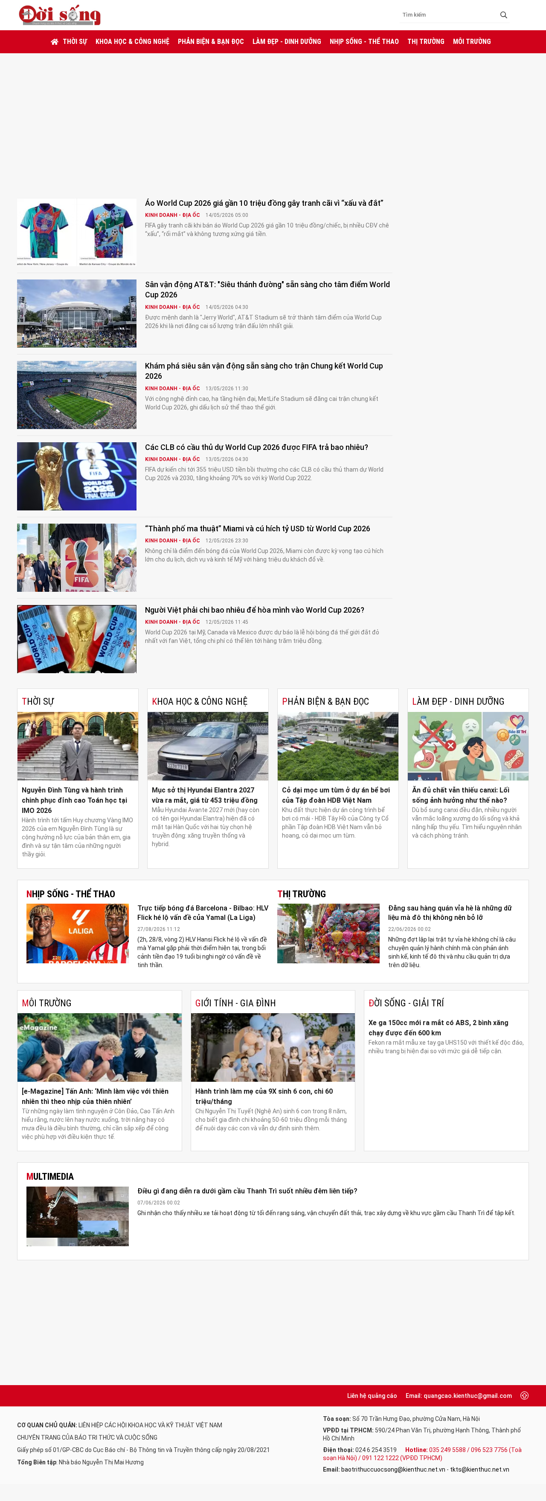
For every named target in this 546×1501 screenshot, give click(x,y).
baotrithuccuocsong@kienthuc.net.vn (393, 1469)
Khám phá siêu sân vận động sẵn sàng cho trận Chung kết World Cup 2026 (264, 370)
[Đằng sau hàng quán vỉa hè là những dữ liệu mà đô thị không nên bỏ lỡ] (328, 933)
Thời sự (75, 41)
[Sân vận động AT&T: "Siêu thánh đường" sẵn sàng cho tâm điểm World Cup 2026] (76, 313)
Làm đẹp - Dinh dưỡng (287, 41)
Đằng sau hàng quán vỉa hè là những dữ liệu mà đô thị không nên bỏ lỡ (450, 913)
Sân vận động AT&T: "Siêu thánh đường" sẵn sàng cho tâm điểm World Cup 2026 (267, 289)
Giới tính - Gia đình (235, 1003)
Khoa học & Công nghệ (132, 41)
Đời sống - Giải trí (406, 1003)
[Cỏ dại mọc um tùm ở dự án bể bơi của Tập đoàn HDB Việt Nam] (338, 746)
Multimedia (50, 1176)
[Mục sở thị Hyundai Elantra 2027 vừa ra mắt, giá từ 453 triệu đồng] (208, 746)
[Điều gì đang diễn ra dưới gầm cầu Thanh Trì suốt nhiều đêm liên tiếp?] (77, 1216)
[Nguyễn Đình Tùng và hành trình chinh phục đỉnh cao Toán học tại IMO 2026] (77, 746)
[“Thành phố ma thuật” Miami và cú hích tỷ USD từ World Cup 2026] (76, 558)
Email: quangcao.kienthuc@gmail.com (459, 1395)
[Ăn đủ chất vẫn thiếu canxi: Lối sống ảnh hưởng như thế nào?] (468, 746)
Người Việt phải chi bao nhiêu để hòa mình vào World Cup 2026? (254, 609)
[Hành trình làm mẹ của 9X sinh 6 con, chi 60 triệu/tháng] (273, 1047)
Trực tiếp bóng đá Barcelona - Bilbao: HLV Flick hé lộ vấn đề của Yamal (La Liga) (202, 913)
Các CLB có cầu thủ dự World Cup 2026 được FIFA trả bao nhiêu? (256, 447)
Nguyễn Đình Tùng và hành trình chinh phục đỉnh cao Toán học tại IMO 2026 (74, 800)
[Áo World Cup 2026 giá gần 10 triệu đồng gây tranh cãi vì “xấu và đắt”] (76, 232)
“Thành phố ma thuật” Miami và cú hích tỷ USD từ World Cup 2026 (257, 528)
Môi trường (472, 41)
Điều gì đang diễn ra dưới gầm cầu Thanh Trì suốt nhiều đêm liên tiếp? (247, 1191)
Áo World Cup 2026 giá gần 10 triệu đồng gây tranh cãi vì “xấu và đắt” (264, 203)
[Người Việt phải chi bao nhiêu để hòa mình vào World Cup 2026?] (76, 639)
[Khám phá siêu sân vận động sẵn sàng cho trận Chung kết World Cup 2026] (76, 395)
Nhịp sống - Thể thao (364, 41)
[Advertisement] (273, 117)
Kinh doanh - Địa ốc (173, 215)
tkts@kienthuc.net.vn (479, 1469)
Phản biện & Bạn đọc (211, 41)
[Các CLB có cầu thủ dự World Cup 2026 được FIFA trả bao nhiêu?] (76, 476)
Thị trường (425, 41)
